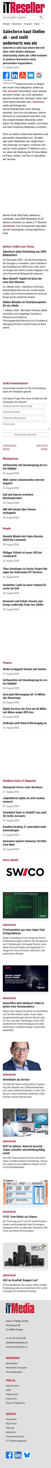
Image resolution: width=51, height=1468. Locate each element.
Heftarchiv (11, 1432)
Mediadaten (12, 1363)
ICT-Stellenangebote (16, 1441)
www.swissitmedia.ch (16, 1347)
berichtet (13, 91)
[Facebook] (10, 1458)
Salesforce (38, 102)
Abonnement (12, 1386)
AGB (8, 1390)
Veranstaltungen (14, 1372)
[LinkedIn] (19, 1458)
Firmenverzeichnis (15, 1436)
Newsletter (11, 1419)
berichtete (8, 226)
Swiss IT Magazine (15, 1403)
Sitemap (10, 1428)
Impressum (11, 1398)
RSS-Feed (11, 1423)
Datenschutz (12, 1394)
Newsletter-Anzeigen (16, 1367)
